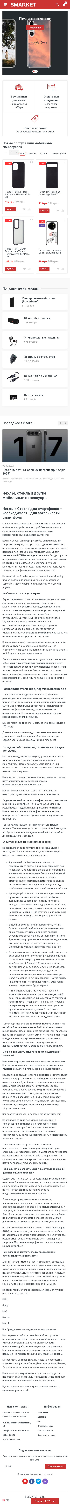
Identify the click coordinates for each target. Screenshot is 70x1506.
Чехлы (32, 153)
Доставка (41, 1417)
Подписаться (55, 1466)
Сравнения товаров (46, 1435)
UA (3, 1500)
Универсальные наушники (42, 337)
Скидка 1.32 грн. (45, 1501)
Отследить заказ (45, 1426)
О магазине (42, 1412)
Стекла (44, 153)
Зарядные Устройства (39, 356)
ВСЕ (22, 153)
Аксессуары (59, 153)
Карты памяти (33, 395)
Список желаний (45, 1430)
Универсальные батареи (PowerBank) (38, 300)
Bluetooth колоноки (37, 318)
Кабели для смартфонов (40, 376)
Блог (39, 1421)
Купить (10, 209)
